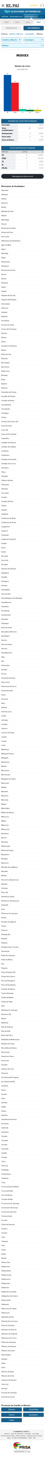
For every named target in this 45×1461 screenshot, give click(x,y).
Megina (3, 804)
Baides (3, 350)
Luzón (3, 745)
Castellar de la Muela (8, 447)
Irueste (3, 716)
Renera (3, 1018)
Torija (3, 1182)
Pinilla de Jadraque (8, 955)
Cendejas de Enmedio (8, 459)
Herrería (4, 649)
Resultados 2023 (16, 17)
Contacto (7, 1434)
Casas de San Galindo (8, 434)
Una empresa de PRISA (22, 1445)
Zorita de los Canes (8, 1397)
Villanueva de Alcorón (8, 1330)
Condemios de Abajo (8, 518)
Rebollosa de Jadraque (9, 1010)
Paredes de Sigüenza (8, 922)
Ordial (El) (4, 905)
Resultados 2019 (31, 17)
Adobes (3, 199)
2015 (17, 22)
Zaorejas (4, 1388)
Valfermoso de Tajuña (8, 1309)
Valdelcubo (5, 1288)
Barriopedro (5, 363)
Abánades (4, 190)
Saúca (3, 1090)
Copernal (4, 531)
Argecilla (4, 316)
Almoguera (5, 266)
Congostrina (5, 527)
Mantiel (3, 766)
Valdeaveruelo (6, 1275)
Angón (3, 287)
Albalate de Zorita (7, 211)
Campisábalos (6, 405)
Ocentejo (4, 888)
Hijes (3, 657)
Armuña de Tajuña (7, 325)
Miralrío (4, 838)
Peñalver (4, 943)
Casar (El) (4, 430)
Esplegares (5, 573)
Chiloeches (5, 485)
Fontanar (4, 585)
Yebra (3, 1367)
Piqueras (4, 968)
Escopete (4, 564)
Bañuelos (4, 358)
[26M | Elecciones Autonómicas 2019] (22, 11)
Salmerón (4, 1073)
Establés (4, 577)
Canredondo (5, 409)
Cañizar (4, 417)
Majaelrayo (5, 749)
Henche (4, 640)
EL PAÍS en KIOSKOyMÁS (19, 1438)
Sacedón (4, 1065)
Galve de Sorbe (6, 627)
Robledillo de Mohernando (10, 1039)
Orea (3, 909)
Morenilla (4, 871)
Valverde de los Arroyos (9, 1321)
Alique (3, 258)
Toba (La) (4, 1166)
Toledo (11, 1420)
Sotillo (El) (4, 1128)
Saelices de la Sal (7, 1069)
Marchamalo (5, 775)
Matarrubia (5, 783)
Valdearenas (5, 1266)
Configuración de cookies (34, 1436)
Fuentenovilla (5, 615)
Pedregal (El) (5, 934)
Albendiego (5, 220)
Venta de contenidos (17, 1434)
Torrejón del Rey (7, 1199)
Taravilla (4, 1145)
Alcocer (4, 224)
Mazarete (4, 791)
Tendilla (4, 1153)
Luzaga (3, 741)
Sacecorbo (5, 1061)
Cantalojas (5, 413)
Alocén (3, 274)
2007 (39, 22)
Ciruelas (4, 497)
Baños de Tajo (6, 354)
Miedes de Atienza (7, 812)
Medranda (4, 800)
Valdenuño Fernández (8, 1292)
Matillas (4, 787)
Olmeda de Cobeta (7, 897)
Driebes (4, 543)
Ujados (3, 1254)
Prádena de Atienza (8, 989)
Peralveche (5, 951)
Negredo (4, 884)
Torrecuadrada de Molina (10, 1187)
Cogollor (4, 510)
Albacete (11, 1409)
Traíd (3, 1237)
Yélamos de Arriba (7, 1376)
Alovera (4, 279)
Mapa (9, 1438)
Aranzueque (5, 304)
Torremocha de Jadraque (10, 1203)
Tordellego (5, 1170)
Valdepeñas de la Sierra (9, 1296)
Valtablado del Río (7, 1317)
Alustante (4, 283)
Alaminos (4, 203)
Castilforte (4, 451)
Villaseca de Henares (8, 1346)
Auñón (3, 342)
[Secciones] (3, 5)
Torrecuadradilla (7, 1191)
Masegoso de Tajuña (8, 779)
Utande (3, 1258)
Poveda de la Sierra (8, 976)
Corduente (5, 535)
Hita (2, 661)
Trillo (3, 1245)
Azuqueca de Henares (9, 346)
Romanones (5, 1052)
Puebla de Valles (7, 1002)
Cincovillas (5, 493)
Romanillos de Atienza (9, 1048)
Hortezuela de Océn (8, 678)
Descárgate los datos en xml (22, 176)
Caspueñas (5, 438)
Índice (30, 1438)
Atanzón (4, 333)
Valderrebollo (6, 1300)
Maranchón (5, 770)
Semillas (4, 1103)
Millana (3, 821)
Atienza (3, 337)
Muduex (4, 876)
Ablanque (4, 194)
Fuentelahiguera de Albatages (11, 598)
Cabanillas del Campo (8, 392)
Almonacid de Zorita (8, 270)
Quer (3, 1006)
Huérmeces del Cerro (8, 686)
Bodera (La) (5, 371)
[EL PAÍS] (12, 5)
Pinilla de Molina (7, 960)
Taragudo (4, 1140)
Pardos (3, 918)
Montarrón (5, 863)
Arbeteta (4, 312)
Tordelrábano (6, 1174)
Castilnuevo (5, 455)
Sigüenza (4, 1115)
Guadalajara (5, 636)
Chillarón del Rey (7, 480)
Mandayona (5, 762)
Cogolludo (4, 514)
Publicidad (28, 1434)
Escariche (4, 560)
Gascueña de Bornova (9, 632)
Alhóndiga (4, 253)
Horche (3, 674)
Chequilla (4, 476)
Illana (3, 703)
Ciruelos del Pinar (7, 501)
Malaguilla (4, 758)
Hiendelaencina (6, 653)
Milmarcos (5, 825)
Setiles (3, 1107)
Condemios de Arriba (8, 522)
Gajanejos (4, 619)
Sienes (3, 1111)
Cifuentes (4, 489)
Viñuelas (4, 1359)
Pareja (3, 926)
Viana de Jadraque (7, 1325)
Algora (3, 249)
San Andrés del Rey (8, 1082)
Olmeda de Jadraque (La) (10, 901)
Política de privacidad (7, 1436)
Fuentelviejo (5, 611)
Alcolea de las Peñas (8, 228)
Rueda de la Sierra (7, 1056)
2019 (6, 22)
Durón (3, 548)
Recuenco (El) (6, 1014)
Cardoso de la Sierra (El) (9, 421)
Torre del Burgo (6, 1195)
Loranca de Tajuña (7, 733)
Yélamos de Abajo (7, 1372)
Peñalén (4, 939)
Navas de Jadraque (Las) (10, 880)
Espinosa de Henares (8, 569)
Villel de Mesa (6, 1355)
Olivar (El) (4, 892)
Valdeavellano (6, 1271)
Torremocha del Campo (9, 1208)
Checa (3, 472)
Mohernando (5, 846)
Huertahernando (7, 691)
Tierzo (3, 1161)
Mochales (4, 842)
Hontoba (4, 670)
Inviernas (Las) (6, 712)
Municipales (11, 28)
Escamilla (4, 556)
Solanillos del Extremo (9, 1119)
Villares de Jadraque (8, 1342)
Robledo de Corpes (7, 1044)
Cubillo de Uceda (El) (8, 539)
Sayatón (4, 1094)
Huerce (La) (5, 682)
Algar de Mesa (6, 245)
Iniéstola (4, 707)
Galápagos (5, 623)
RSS (34, 1438)
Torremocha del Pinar (9, 1212)
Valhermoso (5, 1313)
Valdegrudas (5, 1283)
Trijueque (4, 1241)
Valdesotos (5, 1304)
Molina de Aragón (7, 850)
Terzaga (4, 1157)
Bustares (4, 388)
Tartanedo (4, 1149)
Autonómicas (34, 28)
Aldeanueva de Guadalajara (10, 241)
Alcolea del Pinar (7, 232)
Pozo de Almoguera (8, 981)
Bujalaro (4, 384)
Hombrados (5, 665)
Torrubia (4, 1220)
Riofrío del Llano (7, 1035)
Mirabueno (5, 833)
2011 (28, 22)
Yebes (3, 1363)
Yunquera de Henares (8, 1380)
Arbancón (4, 308)
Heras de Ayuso (6, 644)
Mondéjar (4, 859)
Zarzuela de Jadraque (9, 1393)
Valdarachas (5, 1262)
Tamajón (4, 1136)
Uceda (3, 1250)
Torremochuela (6, 1216)
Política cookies (20, 1436)
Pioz (2, 964)
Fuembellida (5, 590)
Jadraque (4, 720)
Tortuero (4, 1233)
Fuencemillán (6, 594)
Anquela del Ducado (8, 295)
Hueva (3, 695)
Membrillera (5, 808)
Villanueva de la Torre (8, 1338)
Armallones (5, 321)
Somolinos (5, 1124)
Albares (4, 216)
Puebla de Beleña (7, 997)
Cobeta (3, 506)
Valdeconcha (5, 1279)
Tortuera (4, 1229)
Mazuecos (4, 796)
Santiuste (4, 1086)
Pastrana (4, 930)
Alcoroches (5, 237)
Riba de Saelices (7, 1027)
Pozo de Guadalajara (8, 985)
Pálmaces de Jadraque (9, 913)
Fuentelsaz (5, 606)
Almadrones (5, 262)
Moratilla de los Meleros (9, 867)
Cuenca (11, 1415)
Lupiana (4, 737)
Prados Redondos (7, 993)
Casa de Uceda (6, 426)
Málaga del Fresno (7, 754)
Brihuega (4, 375)
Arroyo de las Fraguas (8, 329)
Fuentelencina (6, 602)
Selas (3, 1098)
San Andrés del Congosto (10, 1077)
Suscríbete (34, 5)
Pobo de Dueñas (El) (8, 972)
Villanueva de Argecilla (9, 1334)
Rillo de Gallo (5, 1031)
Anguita (4, 291)
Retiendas (4, 1023)
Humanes (4, 699)
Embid (3, 552)
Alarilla (3, 207)
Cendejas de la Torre (8, 464)
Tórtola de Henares (8, 1224)
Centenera (5, 468)
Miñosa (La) (5, 829)
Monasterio (5, 855)
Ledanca (4, 728)
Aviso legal (35, 1434)
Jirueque (4, 724)
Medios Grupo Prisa (22, 1451)
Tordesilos (4, 1178)
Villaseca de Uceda (8, 1351)
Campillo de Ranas (7, 400)
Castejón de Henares (8, 443)
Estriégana (5, 581)
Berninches (5, 367)
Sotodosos (5, 1132)
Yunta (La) (4, 1384)
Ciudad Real (33, 1409)
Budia (3, 379)
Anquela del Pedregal (8, 300)
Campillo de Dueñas (8, 396)
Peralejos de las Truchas (9, 947)
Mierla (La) (5, 817)
